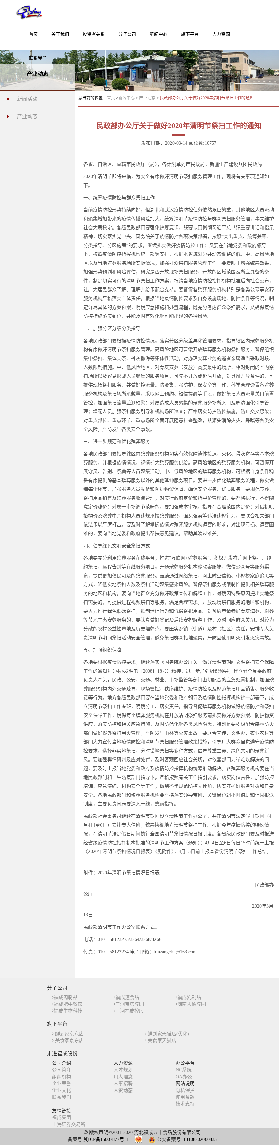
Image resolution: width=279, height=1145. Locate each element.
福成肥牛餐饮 (68, 1004)
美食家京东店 (69, 1040)
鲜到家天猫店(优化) (167, 1033)
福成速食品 (127, 997)
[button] (60, 38)
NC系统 (184, 1069)
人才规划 (123, 1069)
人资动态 (123, 1090)
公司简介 (61, 1069)
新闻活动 (27, 99)
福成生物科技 (68, 1011)
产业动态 (27, 116)
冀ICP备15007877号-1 (105, 1139)
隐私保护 (185, 1090)
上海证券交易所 (68, 1124)
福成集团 (61, 1117)
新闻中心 (127, 98)
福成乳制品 (189, 997)
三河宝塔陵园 (129, 1004)
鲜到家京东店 (69, 1033)
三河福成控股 (129, 1011)
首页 (111, 98)
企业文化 (61, 1090)
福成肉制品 (66, 997)
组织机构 (61, 1076)
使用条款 (185, 1097)
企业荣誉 (61, 1083)
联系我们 (61, 1097)
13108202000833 (200, 1139)
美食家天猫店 (161, 1040)
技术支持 (185, 1104)
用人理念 (123, 1076)
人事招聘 (123, 1083)
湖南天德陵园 (191, 1004)
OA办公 (184, 1076)
